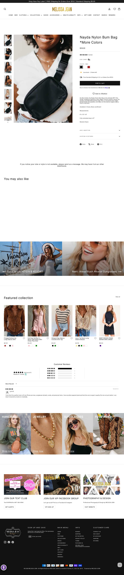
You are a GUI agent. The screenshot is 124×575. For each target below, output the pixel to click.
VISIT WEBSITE (90, 507)
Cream (85, 67)
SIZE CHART (96, 534)
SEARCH (104, 15)
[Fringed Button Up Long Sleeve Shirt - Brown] (5, 346)
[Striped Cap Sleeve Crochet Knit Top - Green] (55, 346)
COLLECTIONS (35, 15)
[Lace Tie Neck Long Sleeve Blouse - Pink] (84, 346)
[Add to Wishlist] (22, 220)
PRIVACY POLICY (80, 538)
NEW (16, 15)
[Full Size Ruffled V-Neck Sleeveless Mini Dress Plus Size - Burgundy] (34, 346)
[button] (84, 55)
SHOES (46, 15)
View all (118, 296)
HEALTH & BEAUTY (69, 15)
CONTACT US (97, 531)
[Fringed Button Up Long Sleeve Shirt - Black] (10, 346)
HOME (11, 15)
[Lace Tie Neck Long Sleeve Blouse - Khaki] (76, 346)
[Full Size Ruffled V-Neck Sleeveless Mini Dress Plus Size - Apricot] (31, 346)
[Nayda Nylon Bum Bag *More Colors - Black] (5, 226)
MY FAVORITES (79, 536)
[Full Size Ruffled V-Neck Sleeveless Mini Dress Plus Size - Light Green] (36, 346)
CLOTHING (23, 15)
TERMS (77, 540)
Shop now (7, 451)
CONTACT (96, 15)
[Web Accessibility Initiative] (3, 567)
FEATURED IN (79, 543)
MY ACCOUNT (97, 536)
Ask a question (85, 130)
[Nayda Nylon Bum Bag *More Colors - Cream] (7, 226)
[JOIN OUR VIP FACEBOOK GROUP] (62, 484)
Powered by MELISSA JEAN (92, 568)
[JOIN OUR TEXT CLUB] (22, 484)
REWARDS (112, 15)
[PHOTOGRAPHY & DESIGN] (101, 484)
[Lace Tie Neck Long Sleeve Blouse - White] (86, 346)
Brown (88, 67)
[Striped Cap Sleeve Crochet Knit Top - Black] (53, 346)
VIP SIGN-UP (49, 507)
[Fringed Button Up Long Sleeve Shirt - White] (7, 346)
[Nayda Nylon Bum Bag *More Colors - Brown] (10, 226)
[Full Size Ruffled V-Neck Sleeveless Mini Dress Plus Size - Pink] (29, 346)
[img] (9, 389)
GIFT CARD (88, 15)
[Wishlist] (114, 9)
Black (81, 67)
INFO (79, 15)
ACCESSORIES (55, 15)
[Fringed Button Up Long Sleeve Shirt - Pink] (12, 346)
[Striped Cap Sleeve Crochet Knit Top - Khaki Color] (58, 346)
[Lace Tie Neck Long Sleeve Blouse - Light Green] (81, 346)
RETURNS (95, 540)
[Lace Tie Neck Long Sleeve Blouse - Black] (79, 346)
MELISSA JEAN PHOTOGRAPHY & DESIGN (82, 546)
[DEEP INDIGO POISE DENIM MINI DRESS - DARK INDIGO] (100, 346)
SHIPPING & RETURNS (86, 136)
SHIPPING (78, 534)
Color (84, 64)
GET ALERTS (9, 507)
